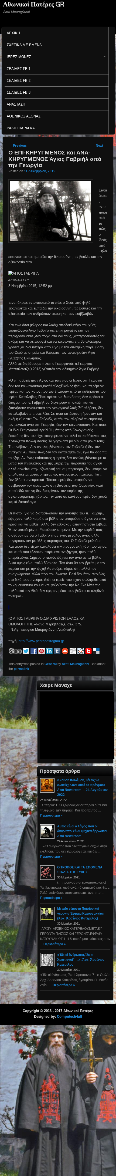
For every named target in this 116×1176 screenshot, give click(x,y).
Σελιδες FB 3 (18, 92)
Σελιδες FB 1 (18, 69)
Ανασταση (16, 104)
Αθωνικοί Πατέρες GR (33, 4)
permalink (21, 669)
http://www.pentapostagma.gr (41, 641)
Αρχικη (13, 33)
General (51, 664)
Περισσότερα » (51, 815)
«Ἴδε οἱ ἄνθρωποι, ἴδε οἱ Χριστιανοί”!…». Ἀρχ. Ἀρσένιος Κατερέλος (80, 959)
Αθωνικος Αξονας (23, 116)
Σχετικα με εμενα (24, 45)
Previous (18, 145)
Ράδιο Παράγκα (21, 128)
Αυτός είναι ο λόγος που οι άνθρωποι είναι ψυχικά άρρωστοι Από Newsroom (82, 831)
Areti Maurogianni (75, 664)
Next (101, 145)
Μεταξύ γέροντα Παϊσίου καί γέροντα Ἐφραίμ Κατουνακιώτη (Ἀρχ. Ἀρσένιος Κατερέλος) (80, 913)
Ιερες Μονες (18, 58)
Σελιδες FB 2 (18, 81)
